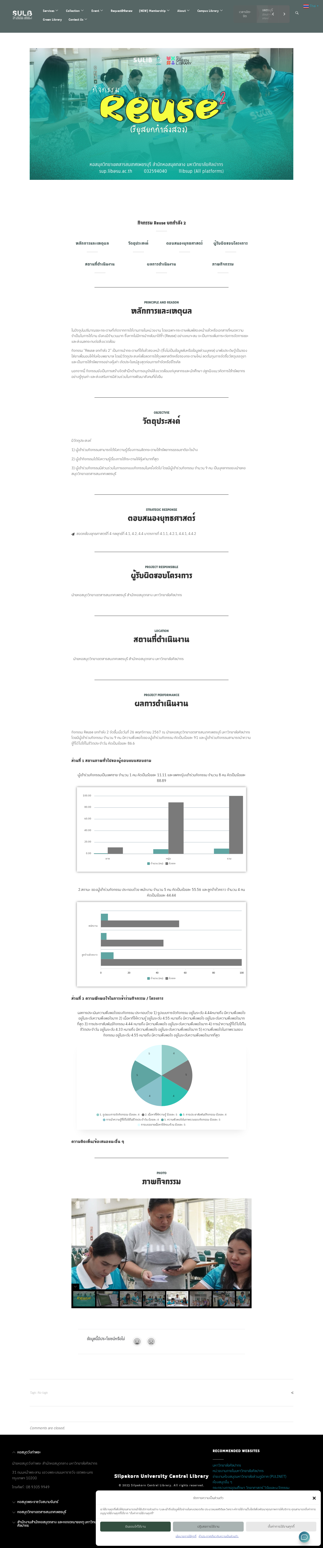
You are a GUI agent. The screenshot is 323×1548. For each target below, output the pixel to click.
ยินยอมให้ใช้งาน (135, 1526)
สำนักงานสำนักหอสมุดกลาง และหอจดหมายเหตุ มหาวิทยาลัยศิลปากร (59, 1524)
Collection (73, 10)
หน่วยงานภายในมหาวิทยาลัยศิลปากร (238, 1471)
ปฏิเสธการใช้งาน (208, 1526)
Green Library (52, 19)
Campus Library (208, 10)
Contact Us (76, 19)
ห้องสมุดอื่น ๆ (222, 1482)
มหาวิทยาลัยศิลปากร (227, 1466)
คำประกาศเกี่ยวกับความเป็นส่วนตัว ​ (219, 1536)
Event (95, 10)
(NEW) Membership (152, 10)
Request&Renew (121, 10)
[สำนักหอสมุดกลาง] (24, 15)
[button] (314, 1498)
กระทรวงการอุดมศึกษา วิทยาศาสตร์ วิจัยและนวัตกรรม (251, 1488)
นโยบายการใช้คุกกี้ (186, 1536)
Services (48, 10)
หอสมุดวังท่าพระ (29, 1452)
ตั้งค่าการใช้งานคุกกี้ (281, 1526)
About (181, 10)
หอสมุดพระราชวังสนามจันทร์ (37, 1502)
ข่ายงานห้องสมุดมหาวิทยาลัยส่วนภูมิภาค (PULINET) (249, 1477)
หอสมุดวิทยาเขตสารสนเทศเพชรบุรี (41, 1512)
